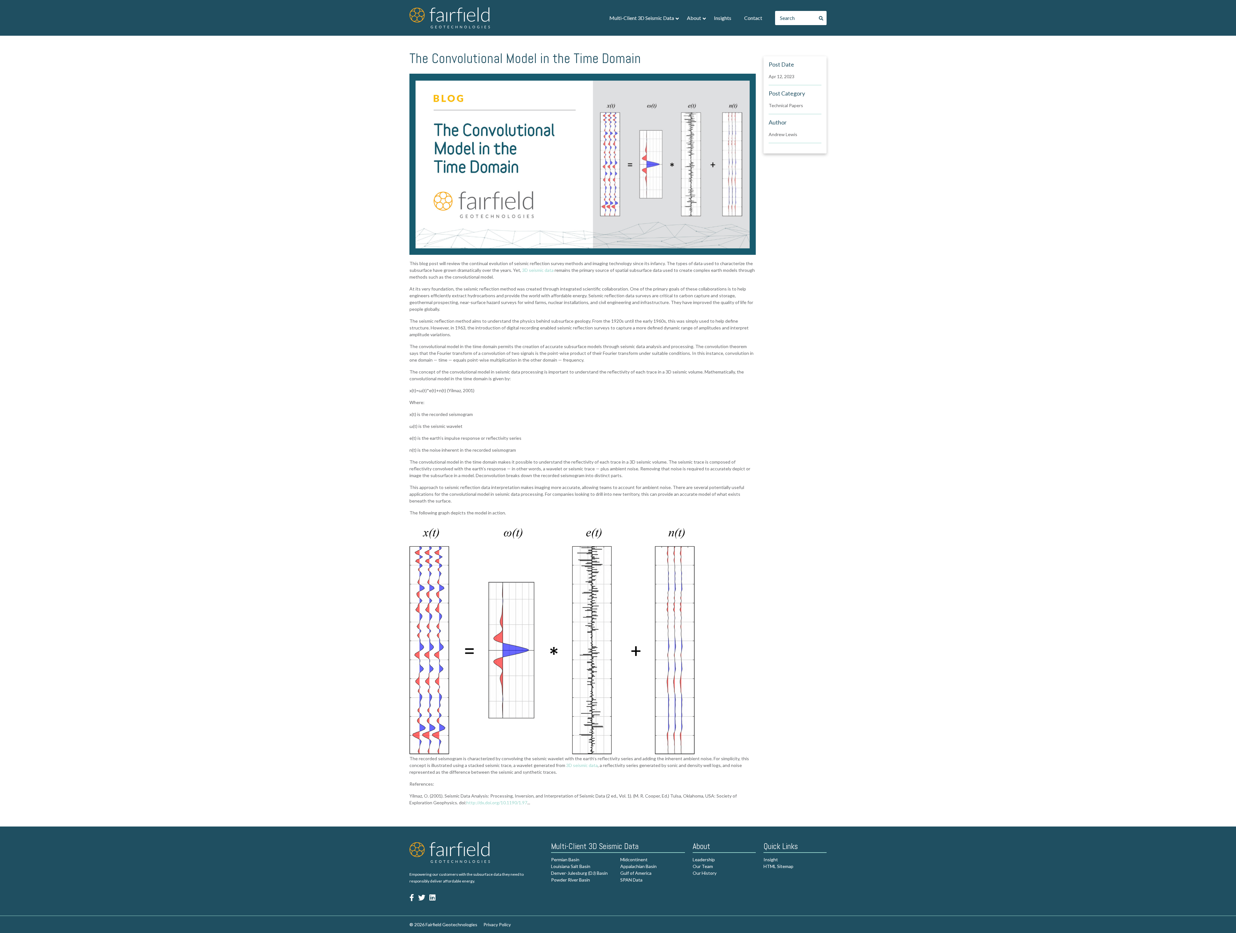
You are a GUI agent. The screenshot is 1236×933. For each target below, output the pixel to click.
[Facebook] (411, 897)
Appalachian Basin (638, 866)
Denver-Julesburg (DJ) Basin (579, 873)
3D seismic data (538, 270)
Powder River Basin (570, 879)
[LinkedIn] (432, 897)
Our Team (703, 866)
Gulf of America (635, 873)
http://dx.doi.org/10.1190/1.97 (496, 802)
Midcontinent (634, 859)
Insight (770, 859)
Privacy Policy (497, 924)
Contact (753, 18)
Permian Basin (565, 859)
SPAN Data (631, 879)
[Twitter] (421, 897)
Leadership (704, 859)
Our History (704, 873)
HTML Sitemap (778, 866)
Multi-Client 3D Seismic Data (641, 18)
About (694, 18)
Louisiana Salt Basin (570, 866)
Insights (722, 18)
